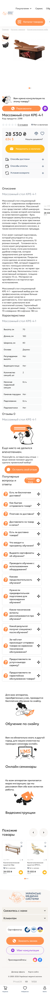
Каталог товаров (18, 29)
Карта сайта (33, 972)
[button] (29, 88)
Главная (5, 29)
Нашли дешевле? (34, 139)
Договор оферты (18, 972)
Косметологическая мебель (38, 29)
